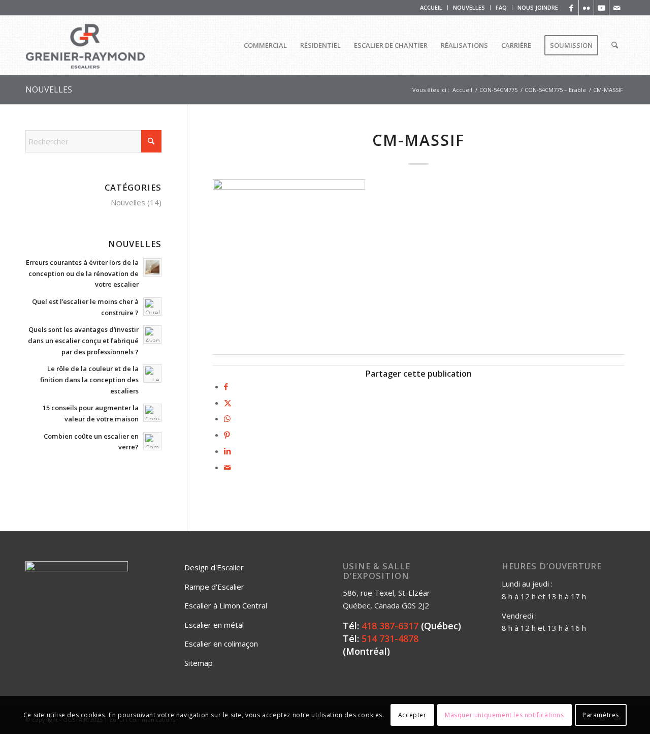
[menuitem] (431, 7)
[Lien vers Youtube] (601, 7)
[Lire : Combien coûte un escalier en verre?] (152, 441)
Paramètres (600, 714)
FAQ (501, 7)
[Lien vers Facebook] (571, 7)
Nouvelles (128, 202)
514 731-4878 (390, 638)
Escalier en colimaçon (221, 643)
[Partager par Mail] (227, 467)
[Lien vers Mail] (617, 7)
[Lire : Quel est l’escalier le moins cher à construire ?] (152, 306)
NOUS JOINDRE (537, 7)
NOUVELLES (469, 7)
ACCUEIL (431, 7)
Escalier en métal (214, 625)
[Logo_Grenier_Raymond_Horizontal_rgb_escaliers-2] (85, 45)
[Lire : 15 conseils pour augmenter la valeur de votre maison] (152, 413)
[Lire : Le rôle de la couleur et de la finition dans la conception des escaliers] (152, 373)
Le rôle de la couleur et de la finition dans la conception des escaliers (89, 379)
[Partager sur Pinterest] (227, 435)
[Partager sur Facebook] (226, 386)
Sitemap (198, 663)
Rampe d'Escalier (214, 587)
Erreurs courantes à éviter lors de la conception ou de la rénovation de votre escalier (82, 273)
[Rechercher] (615, 45)
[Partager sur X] (228, 402)
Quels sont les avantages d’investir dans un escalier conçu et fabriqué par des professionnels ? (83, 340)
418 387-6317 (390, 626)
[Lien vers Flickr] (586, 7)
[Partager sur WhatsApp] (227, 418)
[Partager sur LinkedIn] (227, 451)
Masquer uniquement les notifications (504, 714)
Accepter (412, 714)
